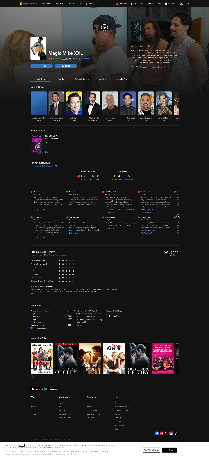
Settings (62, 410)
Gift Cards (90, 418)
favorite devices (158, 67)
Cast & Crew (40, 79)
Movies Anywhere (93, 414)
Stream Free (35, 414)
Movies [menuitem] (71, 3)
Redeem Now (114, 316)
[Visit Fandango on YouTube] (162, 433)
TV (32, 410)
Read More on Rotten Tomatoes (42, 166)
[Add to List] (46, 152)
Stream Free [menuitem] (47, 3)
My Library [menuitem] (89, 3)
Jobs (117, 429)
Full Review (38, 210)
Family (89, 407)
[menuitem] (154, 3)
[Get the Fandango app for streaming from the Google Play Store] (51, 389)
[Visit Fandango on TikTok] (176, 433)
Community (116, 180)
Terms (48, 445)
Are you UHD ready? (94, 313)
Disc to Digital (92, 410)
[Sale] (41, 358)
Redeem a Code (65, 418)
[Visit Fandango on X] (166, 433)
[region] (104, 450)
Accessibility (119, 425)
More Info (102, 79)
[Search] (188, 3)
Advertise (118, 421)
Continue (169, 450)
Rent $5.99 (41, 66)
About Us (118, 403)
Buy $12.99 (66, 66)
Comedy (40, 311)
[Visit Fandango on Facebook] (157, 433)
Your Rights (47, 448)
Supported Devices (122, 407)
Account (62, 407)
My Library (62, 403)
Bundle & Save (59, 79)
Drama (47, 311)
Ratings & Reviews (82, 79)
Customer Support (121, 410)
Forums (117, 414)
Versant (21, 445)
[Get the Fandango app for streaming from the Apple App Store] (37, 389)
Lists (88, 403)
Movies (33, 407)
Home (33, 403)
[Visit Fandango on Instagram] (171, 433)
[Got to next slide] (178, 106)
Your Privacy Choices (151, 450)
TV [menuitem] (79, 3)
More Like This (121, 79)
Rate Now (129, 180)
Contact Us (119, 418)
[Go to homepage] (28, 3)
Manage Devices (65, 414)
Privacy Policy (83, 445)
